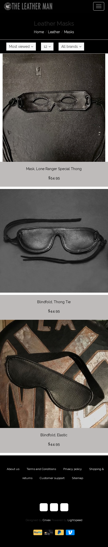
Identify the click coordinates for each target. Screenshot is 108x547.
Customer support (52, 478)
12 (45, 47)
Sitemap (77, 478)
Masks (69, 32)
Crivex (47, 520)
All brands (69, 47)
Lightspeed (75, 520)
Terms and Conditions (41, 469)
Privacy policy (72, 469)
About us (13, 469)
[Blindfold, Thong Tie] (54, 253)
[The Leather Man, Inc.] (26, 6)
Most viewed (19, 47)
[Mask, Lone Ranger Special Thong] (54, 120)
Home (39, 32)
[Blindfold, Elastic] (54, 386)
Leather (54, 32)
